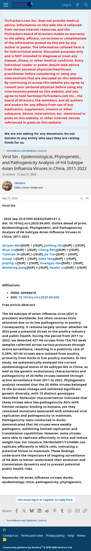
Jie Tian (50, 254)
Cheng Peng (48, 250)
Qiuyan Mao (11, 245)
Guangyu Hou (51, 263)
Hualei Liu (58, 267)
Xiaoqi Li (9, 258)
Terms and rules (32, 536)
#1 (87, 198)
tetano (10, 174)
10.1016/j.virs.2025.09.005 (38, 297)
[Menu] (6, 5)
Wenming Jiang (14, 267)
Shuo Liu (9, 250)
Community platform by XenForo (37, 547)
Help (71, 536)
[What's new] (77, 5)
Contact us (10, 536)
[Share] (81, 198)
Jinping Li (9, 263)
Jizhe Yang (47, 258)
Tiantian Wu (12, 254)
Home (81, 536)
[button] (4, 529)
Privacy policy (55, 536)
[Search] (86, 5)
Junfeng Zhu (54, 245)
